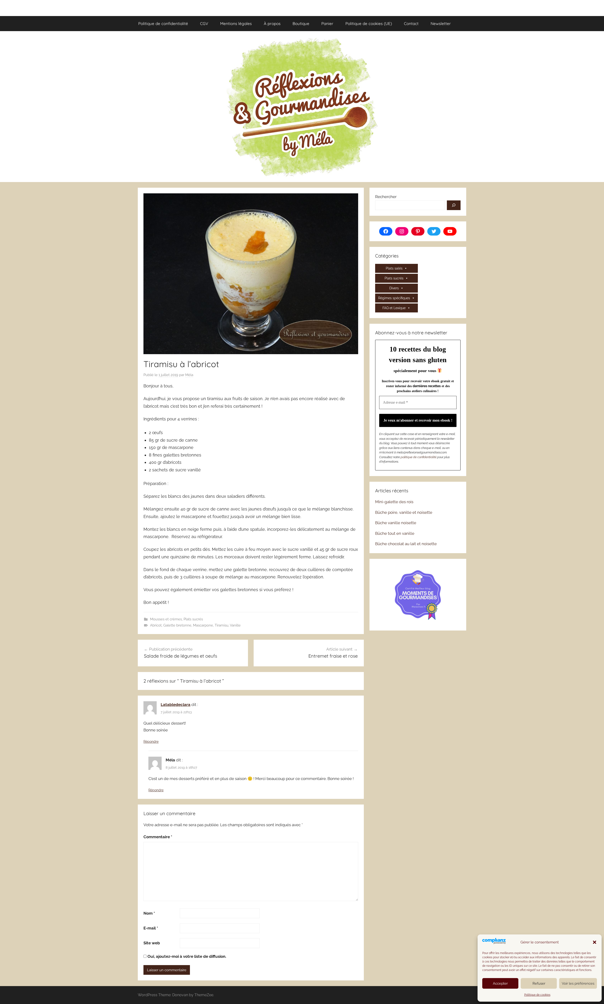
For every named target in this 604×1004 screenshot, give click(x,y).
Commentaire (157, 836)
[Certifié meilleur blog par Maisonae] (418, 594)
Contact (411, 23)
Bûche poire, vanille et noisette (403, 512)
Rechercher (386, 196)
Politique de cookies (537, 994)
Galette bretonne (177, 625)
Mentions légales (236, 23)
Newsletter (441, 23)
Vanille (235, 625)
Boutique (301, 23)
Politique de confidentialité (163, 23)
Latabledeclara (175, 704)
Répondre (151, 741)
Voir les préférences (578, 983)
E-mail (150, 928)
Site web (151, 943)
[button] (594, 942)
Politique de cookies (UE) (368, 23)
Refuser (539, 983)
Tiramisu (221, 625)
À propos (272, 23)
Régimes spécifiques (394, 298)
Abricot (156, 625)
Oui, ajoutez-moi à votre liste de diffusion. (186, 956)
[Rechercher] (454, 205)
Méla (189, 375)
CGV (204, 23)
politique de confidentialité (418, 457)
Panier (327, 23)
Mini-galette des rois (394, 501)
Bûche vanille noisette (395, 522)
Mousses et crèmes (166, 619)
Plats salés (394, 268)
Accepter (500, 983)
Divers (394, 288)
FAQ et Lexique (394, 308)
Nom (149, 913)
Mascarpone (203, 625)
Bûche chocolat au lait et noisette (406, 543)
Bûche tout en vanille (394, 533)
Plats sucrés (193, 619)
